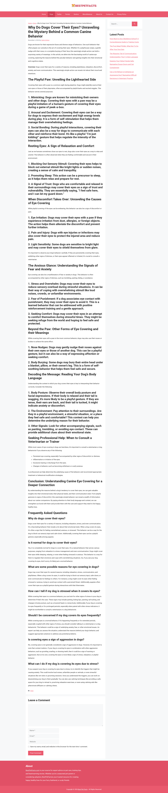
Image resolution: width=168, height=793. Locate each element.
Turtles (59, 14)
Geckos (76, 14)
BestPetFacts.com (32, 770)
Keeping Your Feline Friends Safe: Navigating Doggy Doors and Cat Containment (122, 64)
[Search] (134, 24)
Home (44, 14)
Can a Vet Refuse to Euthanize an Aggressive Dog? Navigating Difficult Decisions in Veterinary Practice (123, 75)
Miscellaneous (87, 14)
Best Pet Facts (83, 789)
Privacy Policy (121, 14)
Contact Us (109, 14)
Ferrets (67, 14)
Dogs (51, 14)
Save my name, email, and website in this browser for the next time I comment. (59, 747)
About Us (99, 14)
